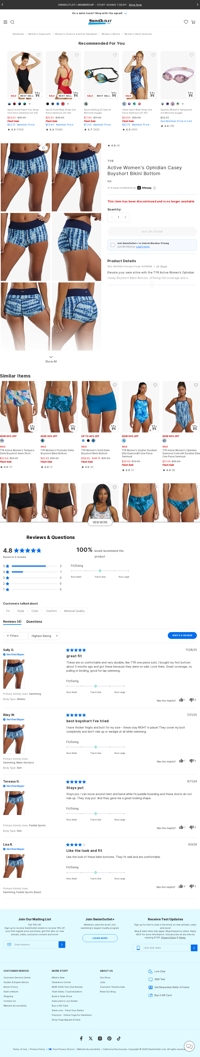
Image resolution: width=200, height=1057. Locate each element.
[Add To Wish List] (43, 148)
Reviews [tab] (12, 622)
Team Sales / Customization (67, 991)
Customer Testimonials (112, 987)
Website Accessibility (15, 1005)
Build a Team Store (62, 996)
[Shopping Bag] (193, 22)
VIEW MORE (100, 522)
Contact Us (10, 1001)
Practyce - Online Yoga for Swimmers (72, 1015)
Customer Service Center (17, 977)
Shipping (8, 996)
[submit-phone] (194, 948)
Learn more (143, 246)
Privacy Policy (168, 937)
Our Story (105, 977)
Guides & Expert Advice (16, 982)
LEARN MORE (100, 938)
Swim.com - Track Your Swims (68, 1010)
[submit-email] (62, 944)
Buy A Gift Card (163, 995)
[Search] (12, 22)
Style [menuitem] (20, 611)
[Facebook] (81, 1038)
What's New (58, 977)
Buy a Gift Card (60, 1005)
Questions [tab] (34, 622)
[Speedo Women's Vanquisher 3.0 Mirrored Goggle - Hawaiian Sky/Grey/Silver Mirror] (178, 75)
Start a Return (11, 991)
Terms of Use (20, 1049)
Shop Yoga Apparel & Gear (66, 1019)
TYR (110, 161)
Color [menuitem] (34, 611)
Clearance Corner (61, 982)
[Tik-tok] (118, 1038)
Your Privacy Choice (63, 1049)
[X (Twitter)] (90, 1038)
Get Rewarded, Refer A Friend (171, 987)
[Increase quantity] (125, 217)
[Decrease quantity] (112, 217)
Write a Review (184, 636)
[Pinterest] (109, 1038)
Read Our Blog (108, 991)
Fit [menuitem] (8, 611)
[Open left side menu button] (5, 22)
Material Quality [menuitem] (74, 611)
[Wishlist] (186, 22)
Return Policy (11, 987)
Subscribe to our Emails (65, 1001)
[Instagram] (100, 1038)
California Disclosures (115, 1049)
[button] (113, 145)
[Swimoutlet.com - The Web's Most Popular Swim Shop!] (100, 21)
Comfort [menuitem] (51, 611)
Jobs (102, 982)
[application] (189, 1046)
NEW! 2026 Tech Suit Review (67, 987)
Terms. (182, 937)
